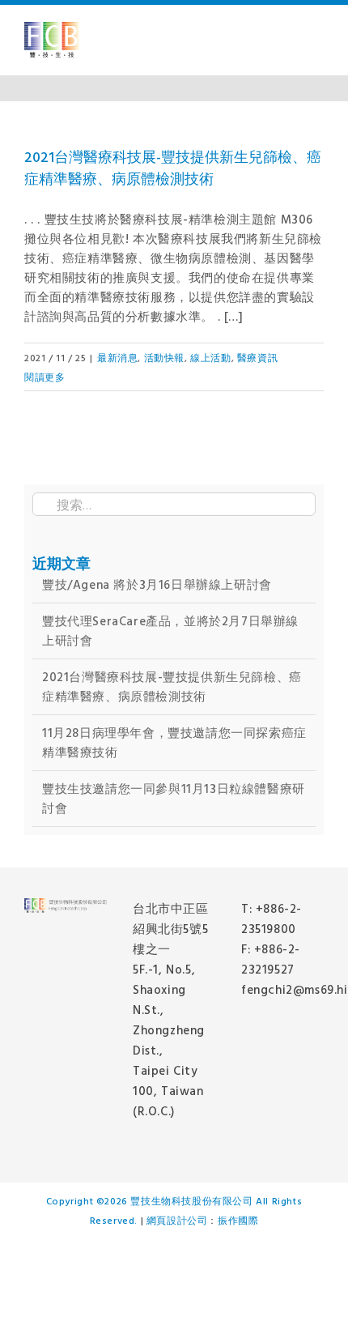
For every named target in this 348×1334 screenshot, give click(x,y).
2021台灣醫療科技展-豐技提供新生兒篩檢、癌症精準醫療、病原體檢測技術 (172, 168)
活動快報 (164, 357)
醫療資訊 (257, 357)
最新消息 (117, 357)
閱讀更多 (44, 376)
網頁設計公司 (177, 1220)
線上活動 (210, 357)
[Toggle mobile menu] (317, 40)
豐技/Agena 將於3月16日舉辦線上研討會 (157, 584)
